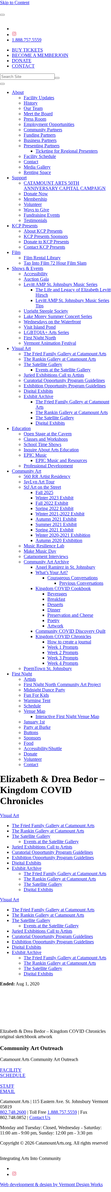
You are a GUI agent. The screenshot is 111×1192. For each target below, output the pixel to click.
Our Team (33, 108)
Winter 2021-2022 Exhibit (60, 513)
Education (21, 428)
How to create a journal (69, 641)
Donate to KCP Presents (46, 241)
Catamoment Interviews (46, 556)
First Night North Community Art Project (62, 684)
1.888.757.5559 (26, 39)
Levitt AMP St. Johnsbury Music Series (60, 284)
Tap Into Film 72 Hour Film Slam (55, 263)
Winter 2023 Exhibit (54, 497)
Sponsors (32, 737)
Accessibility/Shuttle (43, 748)
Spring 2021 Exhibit (54, 529)
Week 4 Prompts (62, 663)
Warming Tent (37, 700)
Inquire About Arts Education (51, 449)
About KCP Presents (43, 231)
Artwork (55, 625)
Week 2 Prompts (62, 652)
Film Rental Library (42, 257)
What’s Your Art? (52, 572)
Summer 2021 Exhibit (56, 524)
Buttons (31, 732)
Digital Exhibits (38, 391)
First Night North (40, 337)
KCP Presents (25, 225)
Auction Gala (36, 279)
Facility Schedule (40, 156)
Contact (31, 161)
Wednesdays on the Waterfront (52, 321)
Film (16, 252)
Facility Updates (39, 97)
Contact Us (39, 1117)
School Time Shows (42, 444)
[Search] (57, 78)
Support (19, 177)
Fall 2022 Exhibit (52, 503)
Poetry (53, 620)
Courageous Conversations (72, 577)
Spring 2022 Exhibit (54, 508)
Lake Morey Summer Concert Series (58, 316)
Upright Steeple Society (46, 311)
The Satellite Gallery (43, 364)
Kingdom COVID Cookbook (63, 588)
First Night (22, 673)
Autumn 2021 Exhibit (56, 519)
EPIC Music (35, 455)
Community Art (26, 471)
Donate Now (36, 193)
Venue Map (34, 711)
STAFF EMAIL (7, 1089)
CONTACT (23, 65)
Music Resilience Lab (44, 545)
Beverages (57, 593)
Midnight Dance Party (44, 689)
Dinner (53, 609)
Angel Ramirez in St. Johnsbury (65, 567)
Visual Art (21, 348)
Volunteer (33, 204)
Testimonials (35, 220)
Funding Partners (40, 135)
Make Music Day (40, 551)
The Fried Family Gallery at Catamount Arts (65, 353)
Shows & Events (27, 268)
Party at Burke (37, 727)
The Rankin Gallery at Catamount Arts (60, 359)
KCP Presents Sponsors (46, 236)
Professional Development (48, 465)
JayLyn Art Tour (39, 481)
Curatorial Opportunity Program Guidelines (64, 380)
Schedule (32, 705)
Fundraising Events (42, 215)
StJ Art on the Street (42, 487)
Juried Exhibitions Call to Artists (54, 375)
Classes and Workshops (46, 439)
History (31, 103)
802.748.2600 (13, 1112)
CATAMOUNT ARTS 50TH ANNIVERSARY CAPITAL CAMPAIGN (65, 185)
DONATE (21, 60)
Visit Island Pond (40, 327)
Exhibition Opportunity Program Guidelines (65, 385)
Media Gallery (37, 167)
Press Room (35, 119)
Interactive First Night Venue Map (67, 716)
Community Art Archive (46, 561)
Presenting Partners (41, 145)
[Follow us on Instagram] (14, 1174)
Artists (30, 679)
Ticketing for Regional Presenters (67, 151)
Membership (35, 199)
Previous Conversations (81, 583)
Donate (30, 753)
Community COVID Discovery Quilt (70, 631)
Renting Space (37, 172)
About (18, 92)
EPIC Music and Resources (61, 460)
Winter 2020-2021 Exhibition (63, 535)
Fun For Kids (36, 695)
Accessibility (36, 273)
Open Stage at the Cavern (48, 433)
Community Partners (43, 129)
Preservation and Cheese (70, 615)
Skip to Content (14, 2)
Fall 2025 (44, 492)
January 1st (34, 721)
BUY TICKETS (27, 49)
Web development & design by (51, 1184)
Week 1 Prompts (62, 647)
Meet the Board (38, 113)
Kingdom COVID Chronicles (63, 636)
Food (28, 743)
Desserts (55, 604)
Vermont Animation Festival (50, 343)
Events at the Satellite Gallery (63, 369)
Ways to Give (36, 209)
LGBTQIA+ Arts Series (46, 332)
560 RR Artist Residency (47, 476)
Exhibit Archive (38, 396)
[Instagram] (14, 34)
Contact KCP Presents (44, 247)
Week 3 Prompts (62, 657)
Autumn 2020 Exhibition (59, 540)
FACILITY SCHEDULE (12, 1073)
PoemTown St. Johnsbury (48, 668)
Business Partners (40, 140)
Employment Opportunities (49, 124)
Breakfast (56, 599)
